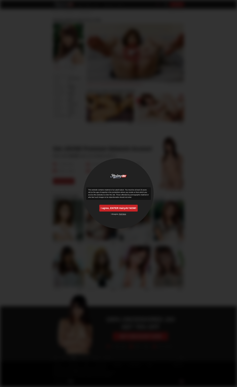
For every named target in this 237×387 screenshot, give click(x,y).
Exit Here (122, 214)
